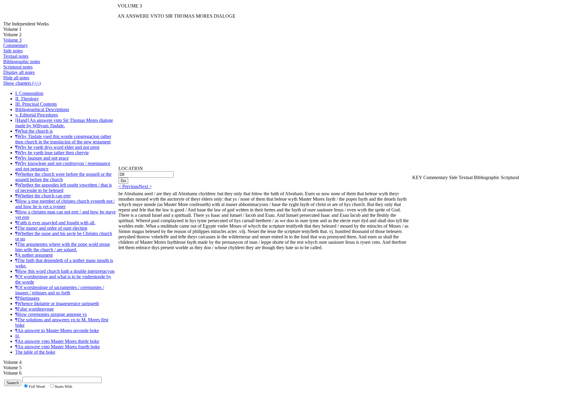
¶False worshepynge (34, 308)
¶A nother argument (34, 255)
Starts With (63, 386)
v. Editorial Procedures (36, 114)
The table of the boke (35, 352)
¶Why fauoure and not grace (42, 158)
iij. (17, 335)
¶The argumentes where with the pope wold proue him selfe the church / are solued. (62, 247)
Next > (145, 186)
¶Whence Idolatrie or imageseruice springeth (57, 303)
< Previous (128, 186)
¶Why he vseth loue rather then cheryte (52, 152)
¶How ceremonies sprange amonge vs (51, 314)
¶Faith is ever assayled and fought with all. (55, 222)
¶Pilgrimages (27, 298)
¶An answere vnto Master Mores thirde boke (57, 341)
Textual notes (15, 56)
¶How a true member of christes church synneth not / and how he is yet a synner (65, 204)
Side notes (13, 50)
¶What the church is (34, 131)
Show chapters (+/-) (22, 83)
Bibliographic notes (21, 61)
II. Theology (27, 98)
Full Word (37, 386)
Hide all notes (16, 77)
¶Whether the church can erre (43, 195)
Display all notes (19, 72)
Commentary (15, 45)
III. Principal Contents (36, 104)
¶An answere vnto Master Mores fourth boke (57, 346)
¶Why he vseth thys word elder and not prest (57, 147)
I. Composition (29, 93)
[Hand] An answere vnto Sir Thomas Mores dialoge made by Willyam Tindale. (64, 123)
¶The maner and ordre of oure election (51, 228)
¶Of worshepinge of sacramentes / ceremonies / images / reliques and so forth (59, 290)
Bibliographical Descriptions (42, 109)
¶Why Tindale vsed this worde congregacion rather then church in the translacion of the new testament (63, 139)
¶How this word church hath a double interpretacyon (65, 271)
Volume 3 (12, 40)
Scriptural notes (18, 66)
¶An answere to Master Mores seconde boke (57, 330)
